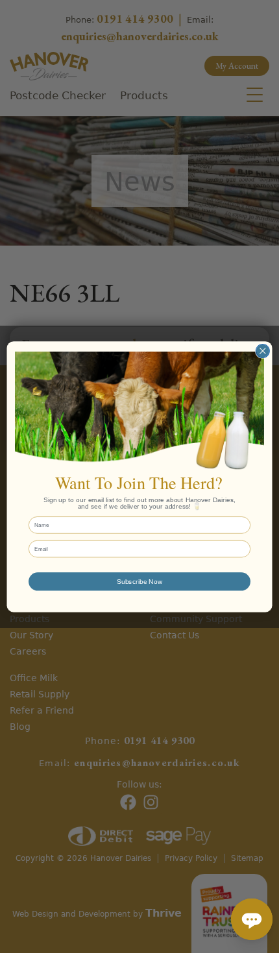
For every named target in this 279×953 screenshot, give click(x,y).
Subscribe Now (139, 581)
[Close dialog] (262, 350)
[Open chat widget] (252, 919)
